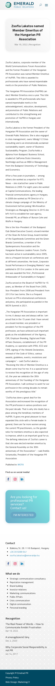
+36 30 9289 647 (18, 551)
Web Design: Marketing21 (18, 682)
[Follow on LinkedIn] (22, 479)
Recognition (34, 44)
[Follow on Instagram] (15, 479)
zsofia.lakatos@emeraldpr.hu (25, 555)
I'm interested (23, 515)
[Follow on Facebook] (8, 479)
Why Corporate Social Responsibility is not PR (26, 648)
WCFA (21, 464)
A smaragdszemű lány (17, 637)
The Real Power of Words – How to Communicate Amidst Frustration (25, 625)
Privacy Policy (12, 677)
